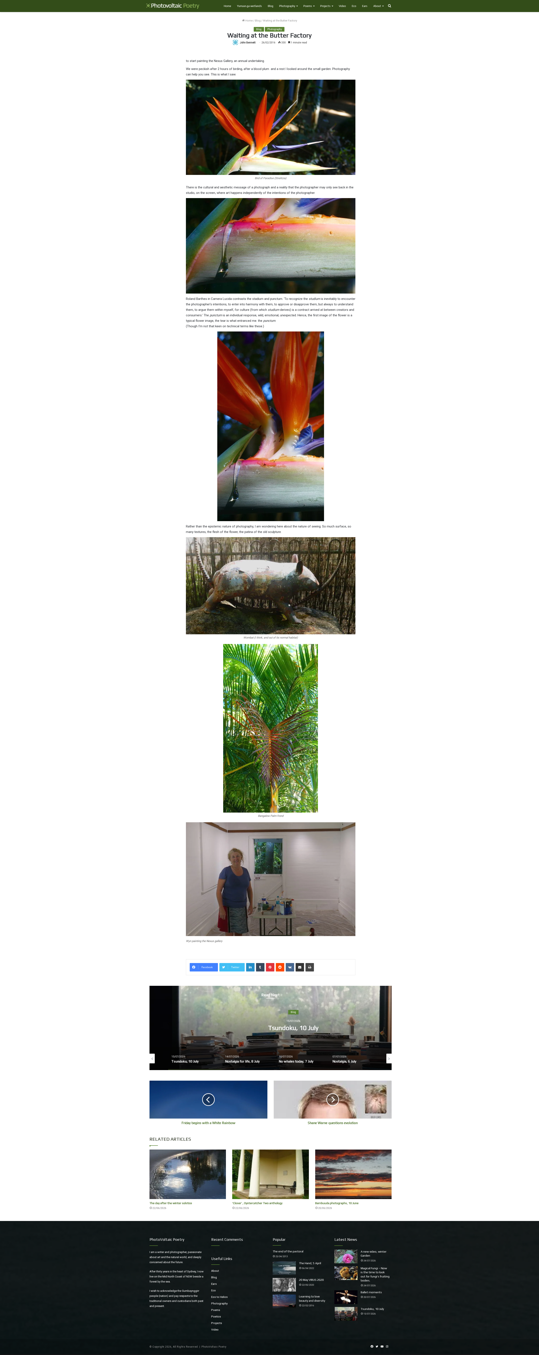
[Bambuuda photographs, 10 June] (353, 1174)
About (377, 6)
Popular (279, 1239)
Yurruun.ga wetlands (249, 6)
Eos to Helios (219, 1297)
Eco (354, 6)
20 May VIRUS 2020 (311, 1279)
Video (342, 6)
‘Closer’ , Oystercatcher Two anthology (257, 1203)
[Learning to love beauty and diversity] (284, 1301)
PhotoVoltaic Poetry (214, 1346)
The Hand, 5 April (310, 1263)
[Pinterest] (270, 967)
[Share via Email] (300, 967)
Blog (270, 6)
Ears (364, 6)
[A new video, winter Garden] (346, 1256)
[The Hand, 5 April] (284, 1268)
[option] (270, 1028)
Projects (325, 6)
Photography (287, 6)
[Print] (310, 967)
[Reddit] (280, 967)
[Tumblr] (260, 967)
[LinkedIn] (250, 967)
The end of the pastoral (288, 1251)
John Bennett (248, 42)
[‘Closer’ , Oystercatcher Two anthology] (270, 1174)
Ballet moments (371, 1292)
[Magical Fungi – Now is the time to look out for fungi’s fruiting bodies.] (346, 1273)
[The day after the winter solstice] (187, 1174)
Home (227, 6)
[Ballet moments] (346, 1297)
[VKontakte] (290, 967)
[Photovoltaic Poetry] (172, 6)
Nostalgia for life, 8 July (270, 1028)
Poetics (216, 1316)
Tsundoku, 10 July (372, 1309)
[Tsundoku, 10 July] (346, 1314)
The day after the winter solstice (170, 1203)
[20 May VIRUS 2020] (284, 1285)
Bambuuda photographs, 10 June (337, 1203)
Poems (307, 6)
